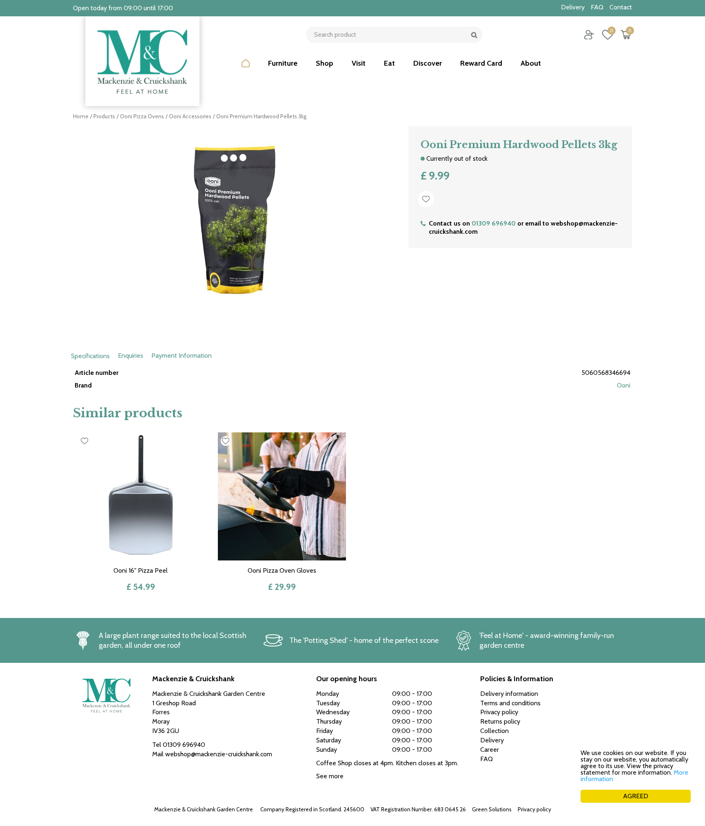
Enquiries (130, 355)
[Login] (589, 35)
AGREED (635, 796)
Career (489, 749)
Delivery (492, 740)
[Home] (246, 69)
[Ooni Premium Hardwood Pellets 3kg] (235, 228)
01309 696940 (494, 223)
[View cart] (626, 35)
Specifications (90, 356)
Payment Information (181, 355)
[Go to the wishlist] (604, 34)
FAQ (486, 759)
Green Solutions (492, 809)
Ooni (623, 385)
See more (330, 776)
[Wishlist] (607, 35)
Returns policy (500, 721)
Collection (494, 731)
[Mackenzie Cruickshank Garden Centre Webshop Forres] (142, 61)
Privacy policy (534, 809)
